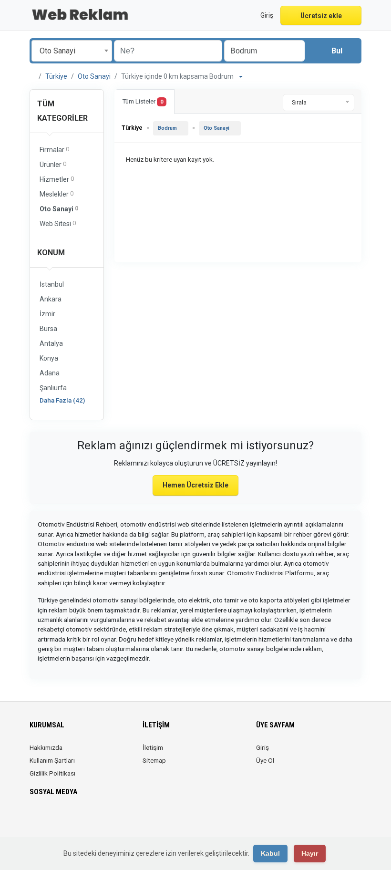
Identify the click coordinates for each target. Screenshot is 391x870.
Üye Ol (265, 760)
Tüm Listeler (143, 101)
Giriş (262, 747)
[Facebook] (35, 820)
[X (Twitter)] (49, 820)
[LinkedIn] (62, 820)
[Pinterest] (76, 820)
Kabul (270, 853)
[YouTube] (89, 820)
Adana (50, 373)
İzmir (47, 314)
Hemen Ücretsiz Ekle (195, 485)
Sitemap (154, 760)
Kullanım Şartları (52, 760)
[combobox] (71, 51)
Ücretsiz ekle (321, 16)
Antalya (51, 343)
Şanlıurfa (53, 388)
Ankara (51, 299)
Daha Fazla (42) (62, 400)
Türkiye (56, 76)
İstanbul (52, 284)
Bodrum (167, 128)
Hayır (309, 853)
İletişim (153, 747)
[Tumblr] (102, 820)
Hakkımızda (46, 747)
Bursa (48, 328)
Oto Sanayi (94, 76)
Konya (49, 358)
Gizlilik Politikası (52, 773)
